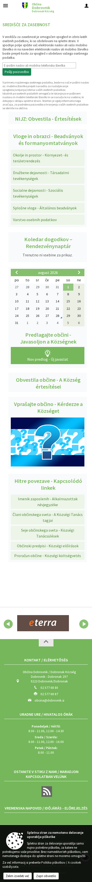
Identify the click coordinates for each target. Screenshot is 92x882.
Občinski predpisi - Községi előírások (48, 545)
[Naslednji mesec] (79, 272)
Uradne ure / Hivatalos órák (46, 714)
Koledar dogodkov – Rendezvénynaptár (48, 243)
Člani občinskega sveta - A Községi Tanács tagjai (48, 517)
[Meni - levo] (5, 5)
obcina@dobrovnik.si (49, 700)
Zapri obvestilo (46, 876)
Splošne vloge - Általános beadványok (45, 207)
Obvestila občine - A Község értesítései (48, 383)
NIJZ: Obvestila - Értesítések (48, 118)
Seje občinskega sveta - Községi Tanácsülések (47, 533)
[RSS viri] (46, 796)
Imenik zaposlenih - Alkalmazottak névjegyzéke (48, 501)
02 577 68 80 (49, 688)
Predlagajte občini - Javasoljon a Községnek (48, 338)
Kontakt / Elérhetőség (46, 659)
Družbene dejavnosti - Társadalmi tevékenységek (41, 175)
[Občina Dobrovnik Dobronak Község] (25, 5)
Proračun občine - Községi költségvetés (47, 555)
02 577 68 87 (49, 694)
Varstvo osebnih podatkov (35, 219)
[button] (8, 624)
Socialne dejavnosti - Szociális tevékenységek (38, 193)
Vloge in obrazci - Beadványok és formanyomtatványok (48, 139)
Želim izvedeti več (17, 876)
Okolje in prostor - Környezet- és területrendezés (40, 158)
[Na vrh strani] (46, 642)
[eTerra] (43, 623)
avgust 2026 (48, 272)
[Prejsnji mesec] (17, 272)
